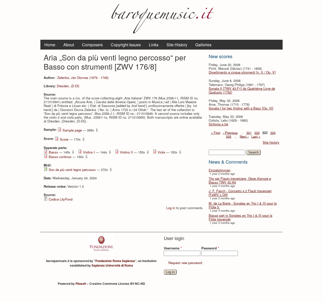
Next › (244, 136)
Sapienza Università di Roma (112, 265)
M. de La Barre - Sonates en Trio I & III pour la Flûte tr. (243, 205)
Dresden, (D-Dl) (68, 85)
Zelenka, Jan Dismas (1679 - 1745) (83, 77)
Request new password (185, 262)
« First (215, 132)
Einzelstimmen (219, 170)
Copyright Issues (126, 45)
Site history (271, 142)
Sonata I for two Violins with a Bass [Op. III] (241, 108)
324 (273, 132)
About (68, 45)
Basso (53, 152)
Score (64, 139)
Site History (177, 45)
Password (210, 248)
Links (153, 45)
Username (173, 248)
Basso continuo (60, 156)
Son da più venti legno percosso (72, 169)
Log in (170, 207)
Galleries (203, 45)
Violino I (89, 152)
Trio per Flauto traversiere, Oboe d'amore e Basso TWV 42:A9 (240, 180)
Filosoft (80, 283)
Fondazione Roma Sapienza (115, 260)
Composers (92, 45)
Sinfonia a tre (218, 124)
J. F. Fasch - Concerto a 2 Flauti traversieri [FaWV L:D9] (240, 193)
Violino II (126, 152)
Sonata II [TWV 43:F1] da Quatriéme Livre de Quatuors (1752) (242, 90)
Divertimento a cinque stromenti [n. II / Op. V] (242, 72)
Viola (161, 152)
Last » (255, 136)
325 (228, 136)
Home (49, 45)
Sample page (72, 130)
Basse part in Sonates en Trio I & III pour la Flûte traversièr (240, 217)
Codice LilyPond (60, 199)
